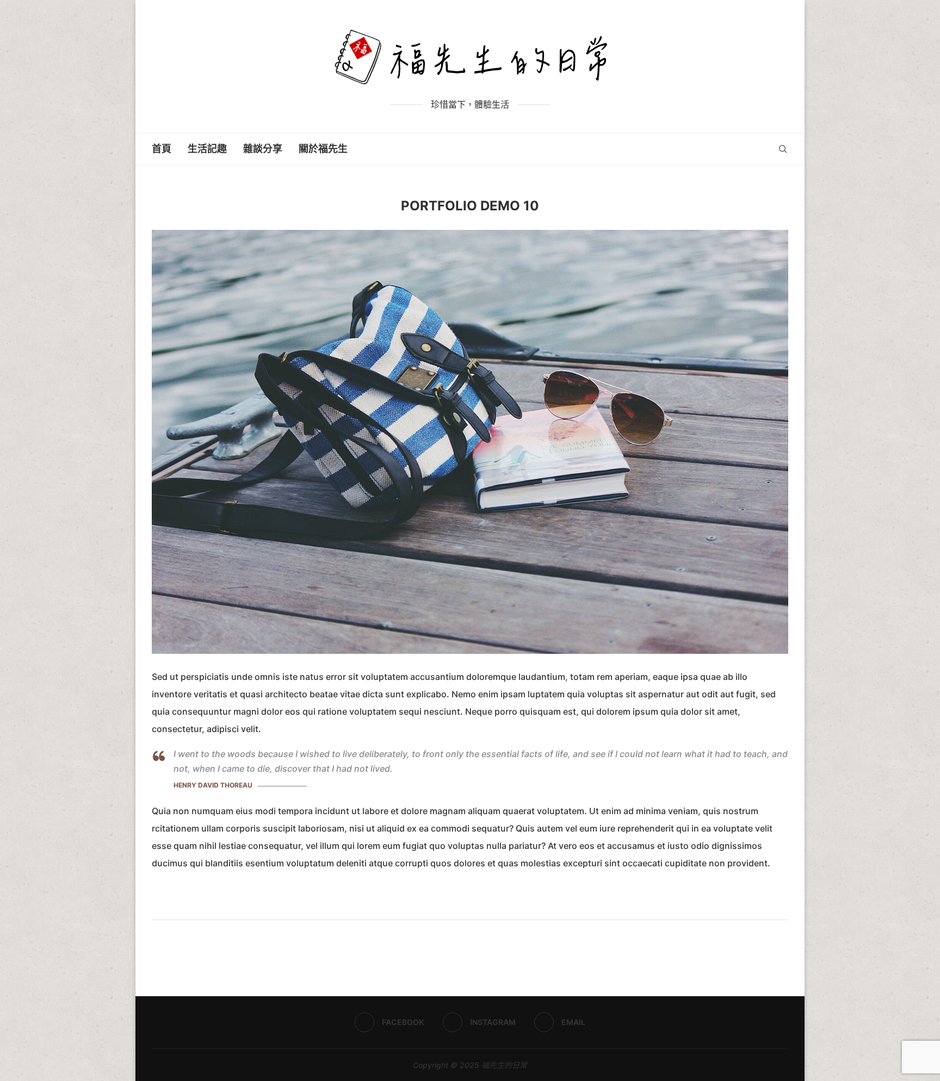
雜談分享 (262, 148)
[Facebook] (744, 149)
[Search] (782, 149)
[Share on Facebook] (456, 905)
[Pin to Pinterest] (481, 905)
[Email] (767, 149)
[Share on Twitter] (468, 905)
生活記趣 (207, 148)
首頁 (161, 148)
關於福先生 (323, 148)
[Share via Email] (492, 905)
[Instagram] (756, 149)
